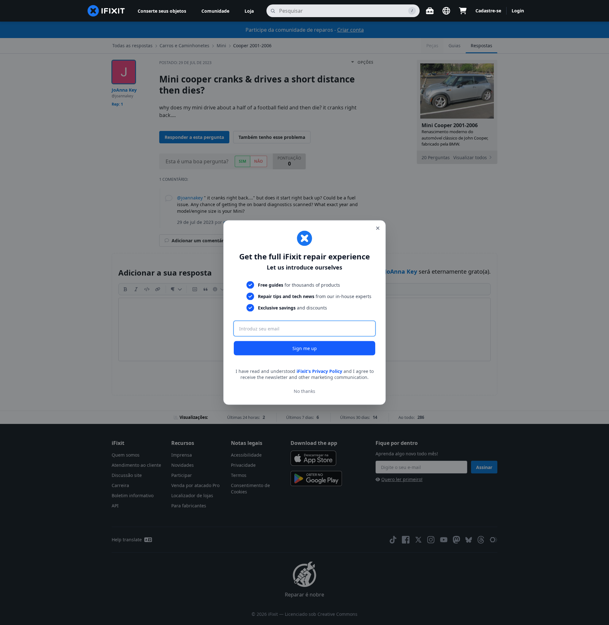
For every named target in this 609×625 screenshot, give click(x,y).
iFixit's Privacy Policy (319, 371)
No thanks (304, 391)
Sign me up (304, 348)
